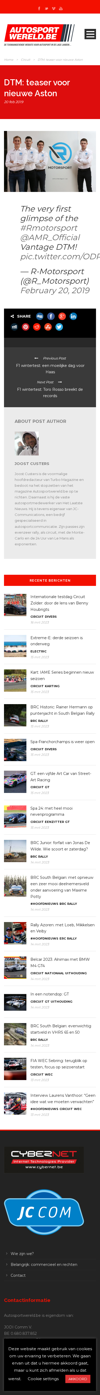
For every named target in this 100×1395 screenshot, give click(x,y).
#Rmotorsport (48, 228)
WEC (49, 1074)
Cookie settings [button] (43, 1378)
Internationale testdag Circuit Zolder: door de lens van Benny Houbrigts (59, 603)
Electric (38, 651)
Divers (51, 616)
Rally (43, 721)
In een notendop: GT (49, 994)
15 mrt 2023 (39, 657)
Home (8, 60)
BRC (33, 721)
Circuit (25, 60)
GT (47, 787)
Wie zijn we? (22, 1253)
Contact (18, 1275)
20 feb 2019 (13, 102)
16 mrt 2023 (39, 622)
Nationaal (54, 973)
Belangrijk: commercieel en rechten (44, 1264)
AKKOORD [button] (78, 1379)
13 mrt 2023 (39, 1080)
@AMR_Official (49, 237)
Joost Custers (32, 463)
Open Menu (90, 34)
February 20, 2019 (54, 290)
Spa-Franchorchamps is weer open (62, 741)
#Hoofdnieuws (44, 904)
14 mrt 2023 (39, 862)
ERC (62, 938)
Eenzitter (54, 822)
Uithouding (76, 973)
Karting (52, 686)
